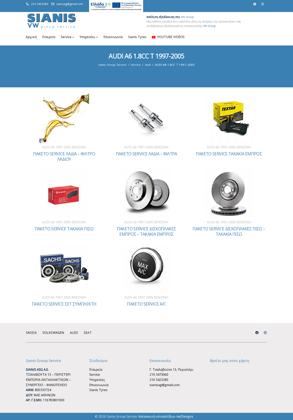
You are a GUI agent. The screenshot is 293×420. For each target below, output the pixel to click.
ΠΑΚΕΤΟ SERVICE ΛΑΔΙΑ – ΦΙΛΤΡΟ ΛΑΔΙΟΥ (64, 156)
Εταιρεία (48, 37)
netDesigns (184, 416)
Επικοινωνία (113, 37)
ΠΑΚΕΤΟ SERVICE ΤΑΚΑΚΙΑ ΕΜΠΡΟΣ (229, 154)
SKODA (31, 332)
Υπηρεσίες (87, 37)
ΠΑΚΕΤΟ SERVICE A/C (146, 304)
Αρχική (31, 37)
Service (66, 37)
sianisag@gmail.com (164, 385)
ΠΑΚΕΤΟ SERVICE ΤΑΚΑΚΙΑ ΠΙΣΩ (64, 229)
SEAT (88, 332)
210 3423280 (158, 380)
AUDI (74, 332)
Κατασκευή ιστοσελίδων (156, 416)
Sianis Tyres (137, 37)
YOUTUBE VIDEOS (170, 37)
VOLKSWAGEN (53, 332)
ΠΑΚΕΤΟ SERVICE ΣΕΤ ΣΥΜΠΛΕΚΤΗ (64, 304)
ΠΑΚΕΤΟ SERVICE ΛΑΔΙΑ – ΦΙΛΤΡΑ (146, 154)
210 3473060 (158, 374)
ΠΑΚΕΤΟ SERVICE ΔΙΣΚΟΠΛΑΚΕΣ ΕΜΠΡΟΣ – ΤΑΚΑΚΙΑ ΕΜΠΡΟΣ (146, 231)
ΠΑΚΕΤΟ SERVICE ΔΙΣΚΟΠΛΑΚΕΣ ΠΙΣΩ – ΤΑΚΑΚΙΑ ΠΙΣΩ (229, 231)
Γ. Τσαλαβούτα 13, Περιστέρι (171, 369)
